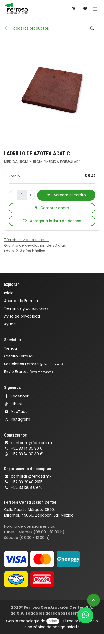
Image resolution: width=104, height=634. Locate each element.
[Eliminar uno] (13, 195)
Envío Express (28, 371)
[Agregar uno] (30, 195)
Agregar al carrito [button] (69, 195)
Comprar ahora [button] (54, 207)
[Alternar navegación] (95, 9)
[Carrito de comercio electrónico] (73, 9)
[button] (92, 28)
